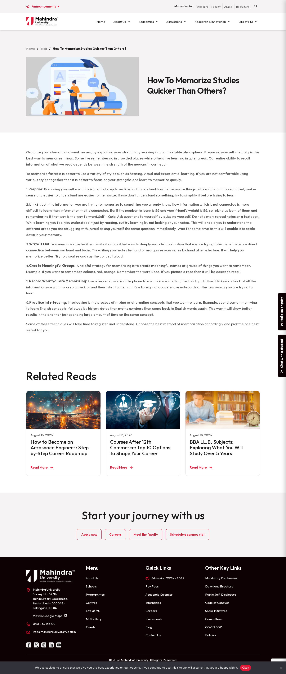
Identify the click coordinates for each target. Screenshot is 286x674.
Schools (91, 586)
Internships (153, 603)
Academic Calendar (159, 594)
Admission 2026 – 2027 (167, 578)
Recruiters (242, 6)
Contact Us (153, 635)
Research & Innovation (210, 22)
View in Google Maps (47, 616)
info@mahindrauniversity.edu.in (54, 632)
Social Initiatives (216, 611)
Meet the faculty (146, 534)
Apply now (89, 534)
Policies (210, 635)
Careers (115, 534)
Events (90, 627)
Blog (44, 49)
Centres (91, 603)
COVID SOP (213, 627)
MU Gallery (94, 619)
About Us (119, 22)
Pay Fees (152, 586)
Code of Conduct (217, 603)
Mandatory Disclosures (221, 578)
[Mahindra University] (42, 21)
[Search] (255, 6)
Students (202, 6)
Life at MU (245, 22)
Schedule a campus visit (187, 534)
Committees (213, 619)
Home (101, 22)
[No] (281, 668)
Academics (146, 22)
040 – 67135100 (44, 624)
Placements (154, 619)
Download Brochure (219, 586)
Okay (245, 667)
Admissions (174, 22)
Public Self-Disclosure (220, 594)
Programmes (95, 594)
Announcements (44, 6)
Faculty (216, 6)
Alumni (228, 6)
